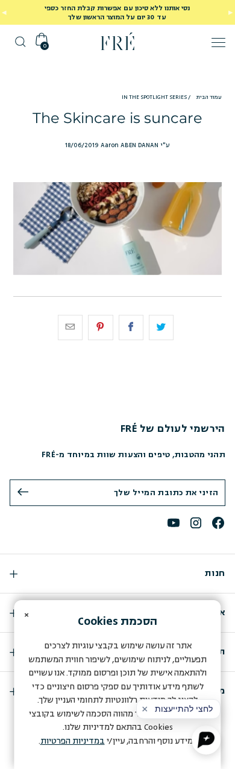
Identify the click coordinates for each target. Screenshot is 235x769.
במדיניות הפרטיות (72, 741)
